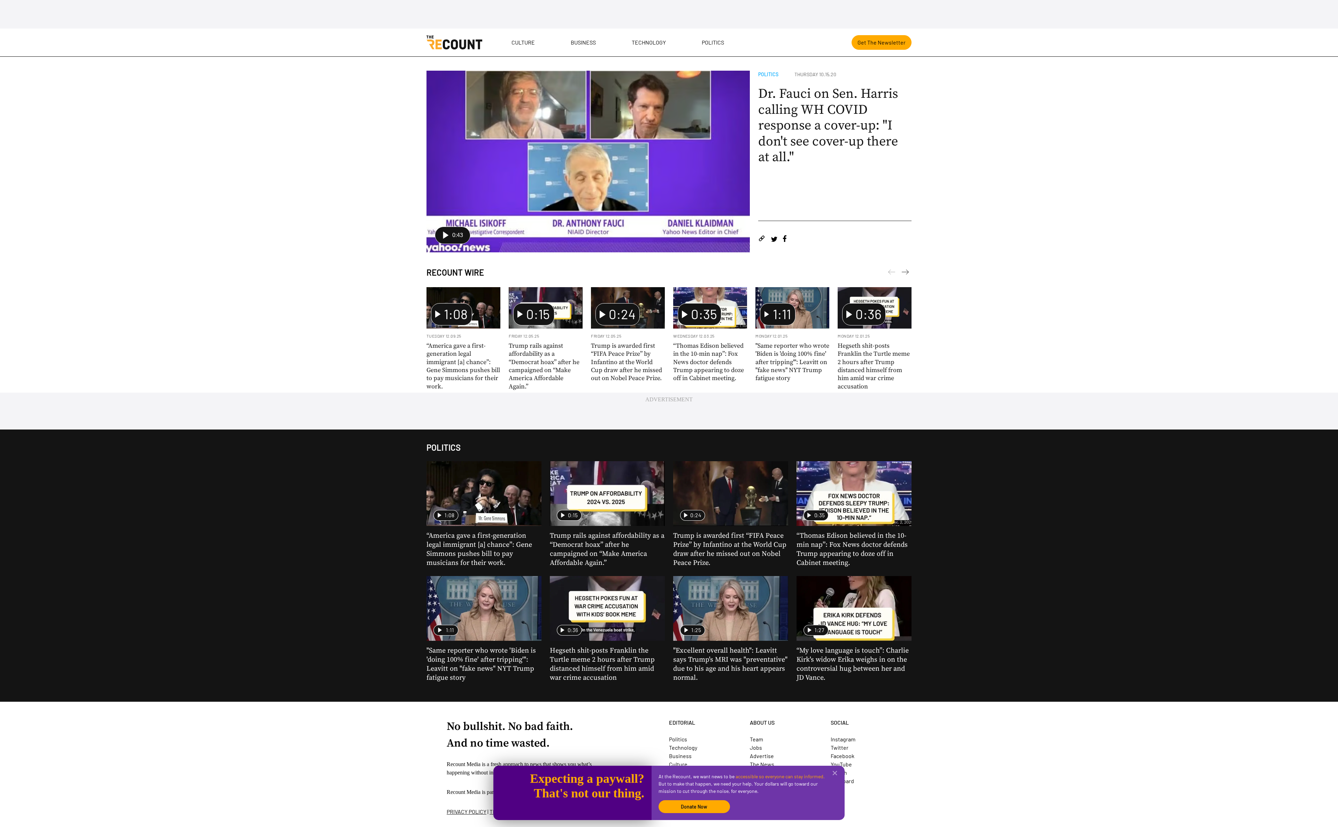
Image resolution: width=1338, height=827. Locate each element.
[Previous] (905, 273)
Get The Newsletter (882, 42)
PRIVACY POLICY (466, 811)
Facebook (842, 756)
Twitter (839, 747)
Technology (649, 42)
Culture (523, 42)
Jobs (756, 747)
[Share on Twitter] (774, 239)
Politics (713, 42)
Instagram (843, 739)
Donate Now (694, 807)
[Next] (891, 273)
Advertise (762, 756)
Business (583, 42)
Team (756, 739)
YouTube (841, 764)
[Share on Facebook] (784, 239)
